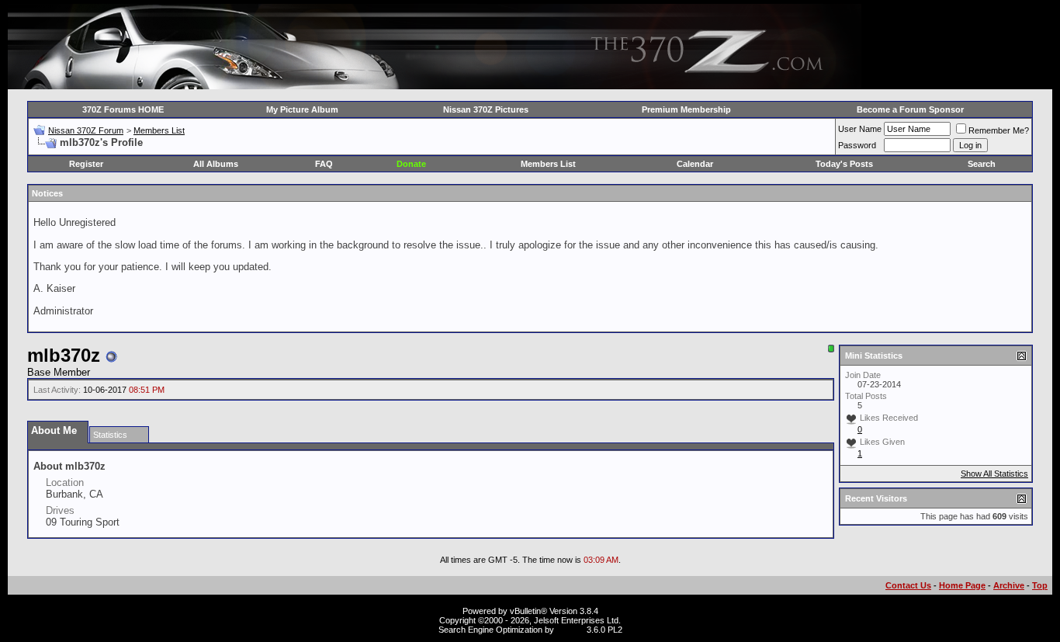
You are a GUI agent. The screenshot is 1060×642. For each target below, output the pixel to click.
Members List (159, 130)
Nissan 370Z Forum (85, 130)
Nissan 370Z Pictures (485, 109)
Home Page (962, 585)
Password (857, 145)
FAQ (324, 163)
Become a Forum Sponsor (910, 109)
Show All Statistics (994, 473)
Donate (411, 163)
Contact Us (908, 585)
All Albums (215, 163)
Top (1040, 585)
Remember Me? (998, 130)
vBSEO (570, 629)
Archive (1008, 585)
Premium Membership (686, 109)
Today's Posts (844, 163)
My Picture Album (302, 109)
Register (86, 163)
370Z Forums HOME (123, 109)
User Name (860, 129)
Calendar (695, 163)
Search (982, 163)
